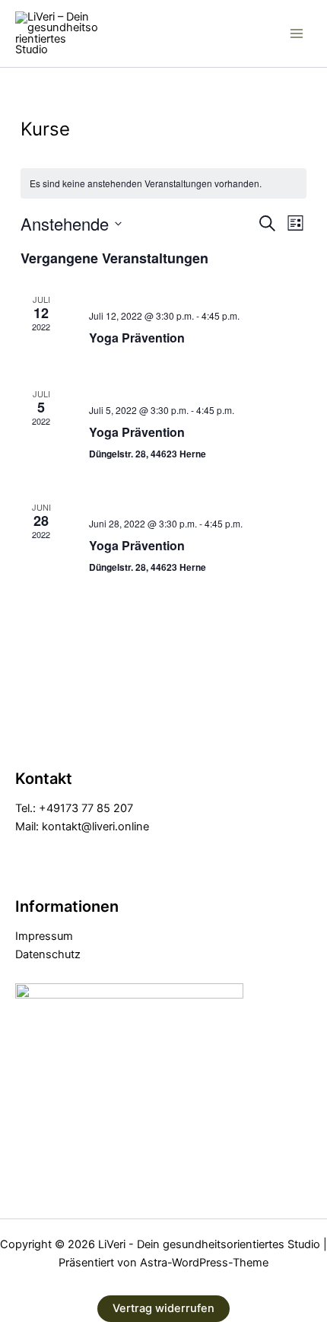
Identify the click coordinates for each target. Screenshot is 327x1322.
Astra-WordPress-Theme (204, 1262)
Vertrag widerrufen (163, 1308)
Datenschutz (48, 954)
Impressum (44, 936)
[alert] (163, 183)
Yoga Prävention (137, 337)
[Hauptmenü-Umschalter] (296, 33)
